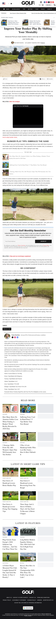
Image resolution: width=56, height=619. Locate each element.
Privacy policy (7, 600)
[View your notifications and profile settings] (11, 3)
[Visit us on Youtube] (51, 2)
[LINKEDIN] (18, 337)
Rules (43, 9)
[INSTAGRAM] (15, 337)
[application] (28, 116)
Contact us (32, 597)
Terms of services (22, 245)
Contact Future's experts (20, 597)
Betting (30, 9)
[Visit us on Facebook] (45, 2)
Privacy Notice (46, 245)
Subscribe (48, 5)
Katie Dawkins (20, 42)
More (49, 9)
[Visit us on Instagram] (47, 2)
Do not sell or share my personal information (28, 602)
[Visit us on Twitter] (49, 2)
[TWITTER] (13, 337)
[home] (4, 9)
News (7, 9)
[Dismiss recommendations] (54, 17)
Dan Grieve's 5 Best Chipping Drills (18, 13)
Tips (24, 9)
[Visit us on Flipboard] (53, 2)
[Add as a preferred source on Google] (28, 608)
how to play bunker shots (10, 137)
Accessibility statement (19, 600)
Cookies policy (31, 600)
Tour (36, 9)
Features (43, 42)
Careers (39, 600)
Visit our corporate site (46, 613)
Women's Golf (6, 329)
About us (9, 597)
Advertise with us (48, 600)
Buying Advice (16, 9)
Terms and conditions (43, 597)
